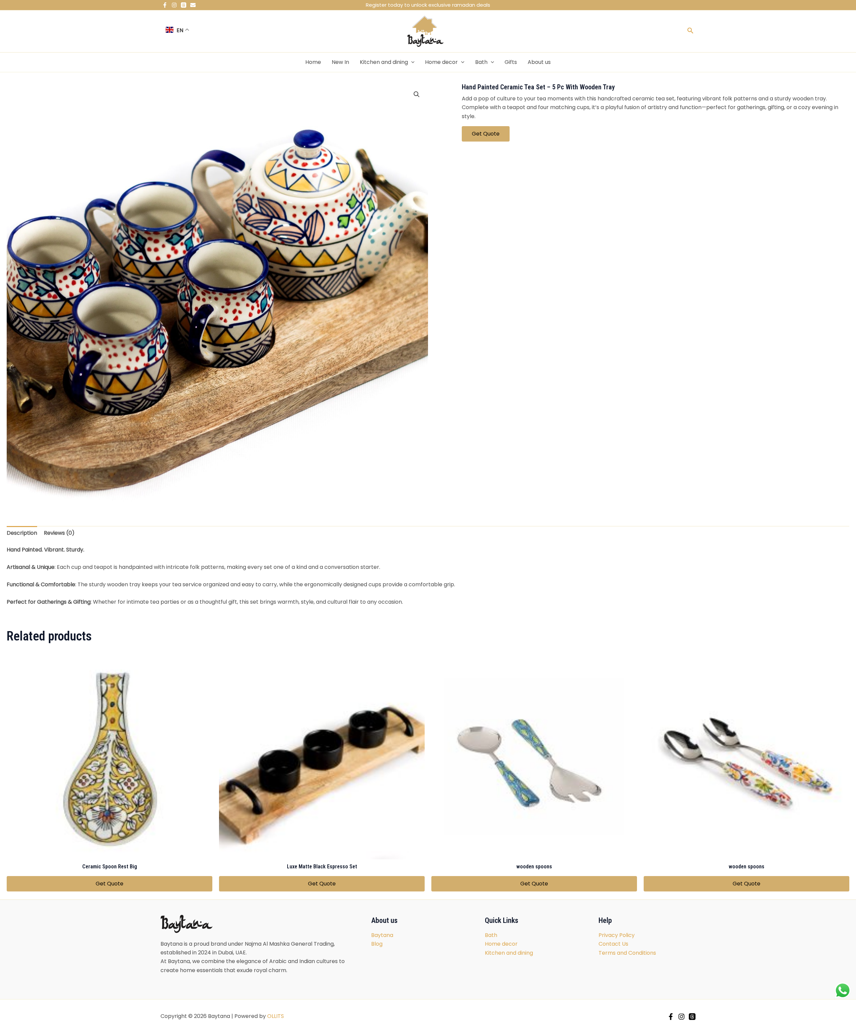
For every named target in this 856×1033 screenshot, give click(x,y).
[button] (417, 94)
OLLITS (275, 1016)
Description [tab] (22, 533)
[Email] (193, 5)
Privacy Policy (617, 935)
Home (313, 62)
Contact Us (613, 944)
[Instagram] (174, 5)
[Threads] (183, 5)
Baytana (382, 935)
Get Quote (486, 134)
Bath (481, 62)
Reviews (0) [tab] (59, 533)
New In (340, 62)
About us (539, 62)
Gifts (511, 62)
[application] (411, 62)
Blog (377, 944)
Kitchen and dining (384, 62)
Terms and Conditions (627, 953)
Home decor (441, 62)
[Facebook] (165, 5)
